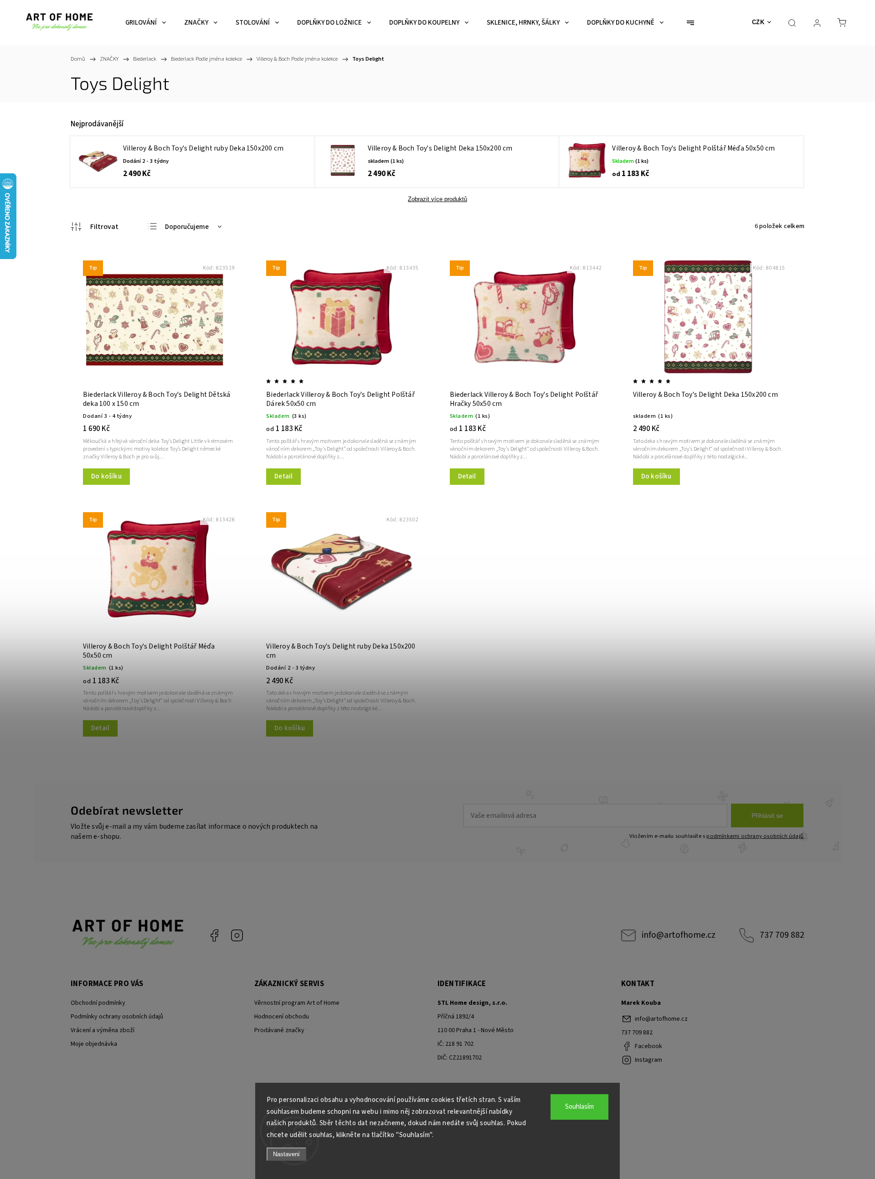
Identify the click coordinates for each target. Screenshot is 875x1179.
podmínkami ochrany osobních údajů (754, 836)
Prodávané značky (279, 1030)
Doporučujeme (187, 227)
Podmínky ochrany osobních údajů (117, 1016)
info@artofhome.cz (678, 935)
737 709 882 (782, 935)
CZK (758, 22)
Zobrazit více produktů (437, 199)
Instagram (237, 935)
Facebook (214, 935)
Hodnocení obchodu (281, 1016)
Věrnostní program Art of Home (297, 1003)
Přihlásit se (767, 815)
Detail (283, 476)
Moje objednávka (94, 1044)
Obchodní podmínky (98, 1003)
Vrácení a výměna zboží (102, 1030)
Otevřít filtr (94, 227)
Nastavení (286, 1154)
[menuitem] (145, 23)
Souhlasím (579, 1106)
